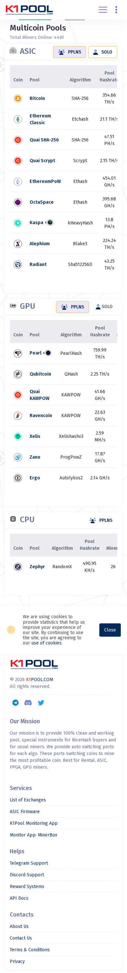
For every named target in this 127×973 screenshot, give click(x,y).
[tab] (69, 52)
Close (110, 630)
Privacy (17, 961)
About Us (19, 926)
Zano (35, 457)
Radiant (38, 264)
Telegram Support (29, 863)
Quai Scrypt (42, 160)
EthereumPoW (45, 181)
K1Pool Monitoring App (34, 823)
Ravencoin (41, 415)
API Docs (19, 898)
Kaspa (36, 223)
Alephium (40, 243)
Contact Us (21, 938)
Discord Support (27, 875)
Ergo (35, 478)
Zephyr (37, 567)
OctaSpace (42, 202)
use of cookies (46, 643)
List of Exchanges (28, 800)
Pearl (35, 353)
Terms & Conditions (30, 950)
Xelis (35, 436)
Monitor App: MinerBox (33, 835)
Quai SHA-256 (44, 140)
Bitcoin (37, 98)
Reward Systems (27, 886)
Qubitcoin (40, 374)
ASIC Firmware (25, 811)
